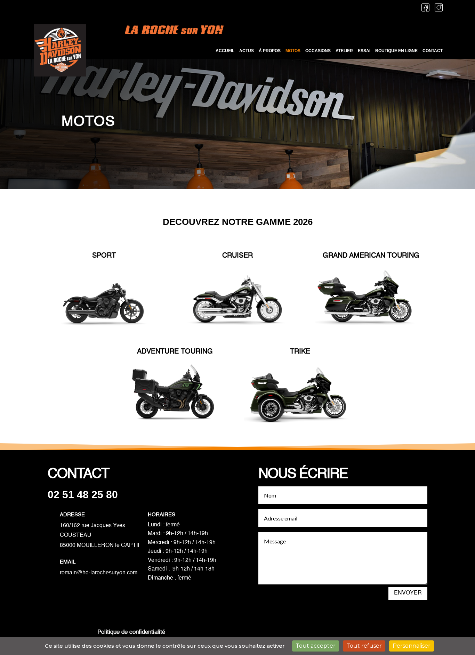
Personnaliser (411, 645)
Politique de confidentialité (132, 632)
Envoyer (408, 593)
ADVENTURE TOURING (175, 351)
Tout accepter (316, 645)
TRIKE (300, 351)
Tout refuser (364, 645)
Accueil (225, 51)
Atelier (344, 51)
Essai (364, 51)
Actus (246, 51)
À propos (270, 51)
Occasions (318, 51)
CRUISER (237, 255)
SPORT (104, 255)
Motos (292, 51)
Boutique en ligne (396, 51)
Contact (432, 51)
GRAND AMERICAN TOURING (371, 255)
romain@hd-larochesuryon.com (98, 573)
